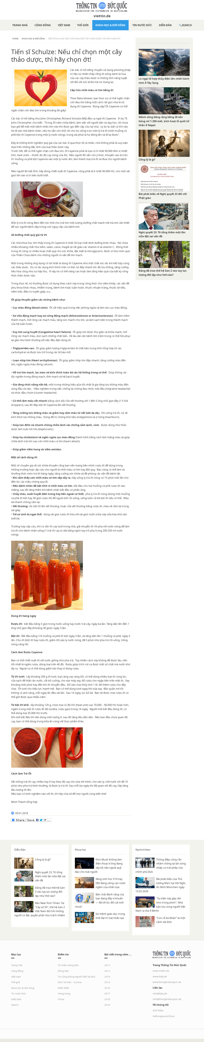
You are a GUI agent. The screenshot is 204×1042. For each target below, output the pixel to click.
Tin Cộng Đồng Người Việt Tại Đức (76, 976)
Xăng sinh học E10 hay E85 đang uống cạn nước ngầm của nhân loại (111, 883)
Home (15, 38)
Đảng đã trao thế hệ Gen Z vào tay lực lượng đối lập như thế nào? (50, 892)
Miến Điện (63, 987)
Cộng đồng (43, 25)
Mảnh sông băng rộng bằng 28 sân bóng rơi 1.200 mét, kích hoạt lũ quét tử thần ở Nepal (164, 121)
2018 (107, 999)
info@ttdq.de (160, 993)
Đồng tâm (63, 970)
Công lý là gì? (147, 159)
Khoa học (80, 849)
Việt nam (64, 25)
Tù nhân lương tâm (68, 965)
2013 (107, 970)
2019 (107, 1004)
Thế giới (82, 25)
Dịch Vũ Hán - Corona (69, 982)
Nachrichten (142, 849)
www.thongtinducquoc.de (167, 982)
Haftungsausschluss (164, 1016)
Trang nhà (20, 25)
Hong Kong (64, 993)
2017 (107, 993)
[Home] (102, 6)
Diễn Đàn (165, 25)
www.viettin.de (161, 970)
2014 (107, 976)
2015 (107, 982)
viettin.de (102, 16)
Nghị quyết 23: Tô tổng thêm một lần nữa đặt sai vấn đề (50, 876)
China (61, 999)
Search (187, 25)
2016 (107, 987)
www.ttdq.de (160, 976)
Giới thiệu (158, 1010)
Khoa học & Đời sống (110, 25)
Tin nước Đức (142, 25)
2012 (107, 965)
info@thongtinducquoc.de (167, 999)
